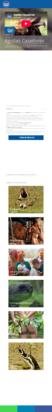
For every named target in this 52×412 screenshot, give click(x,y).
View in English (26, 137)
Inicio (7, 106)
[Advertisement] (26, 77)
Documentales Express (15, 106)
